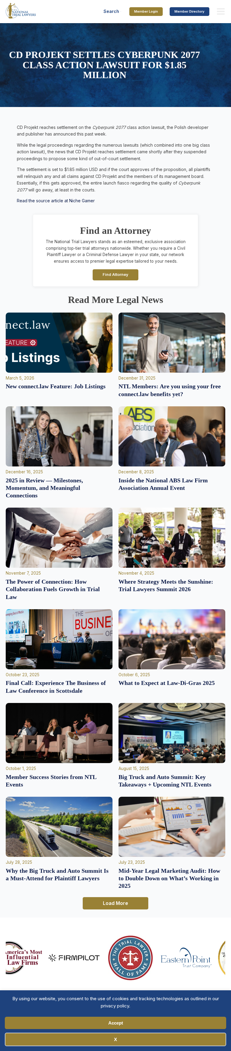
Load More (115, 903)
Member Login (146, 11)
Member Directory (189, 11)
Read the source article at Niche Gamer (56, 200)
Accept (115, 1022)
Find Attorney (115, 274)
